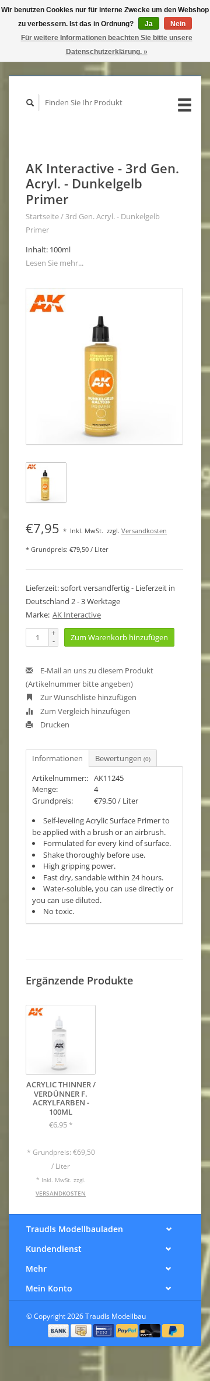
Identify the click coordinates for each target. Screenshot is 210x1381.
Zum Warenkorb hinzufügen (119, 637)
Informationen (57, 758)
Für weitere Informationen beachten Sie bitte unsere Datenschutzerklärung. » (106, 45)
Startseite (42, 216)
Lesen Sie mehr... (54, 263)
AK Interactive (76, 614)
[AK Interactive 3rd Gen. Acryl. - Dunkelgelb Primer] (104, 366)
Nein (178, 24)
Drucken (53, 724)
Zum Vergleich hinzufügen (84, 711)
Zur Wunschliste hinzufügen (87, 697)
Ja (149, 24)
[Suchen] (30, 102)
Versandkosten (144, 530)
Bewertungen (122, 758)
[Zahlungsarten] (59, 1330)
